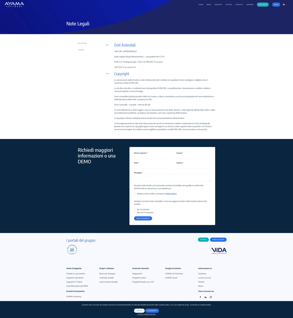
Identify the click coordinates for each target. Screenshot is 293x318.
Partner (250, 4)
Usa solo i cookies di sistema (146, 314)
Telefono (180, 163)
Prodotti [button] (218, 4)
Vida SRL (203, 239)
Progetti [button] (239, 4)
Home (201, 4)
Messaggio (138, 173)
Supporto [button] (263, 4)
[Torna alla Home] (14, 4)
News (209, 4)
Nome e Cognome (141, 153)
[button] (285, 4)
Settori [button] (229, 4)
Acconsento (152, 310)
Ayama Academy (218, 239)
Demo (276, 4)
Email (136, 163)
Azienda (179, 153)
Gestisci (139, 310)
